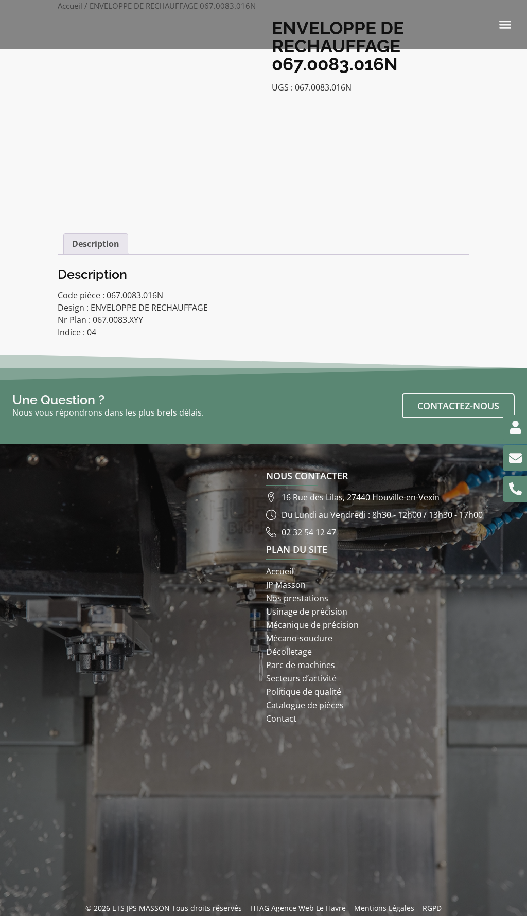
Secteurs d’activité (301, 678)
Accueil (279, 571)
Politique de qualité (303, 691)
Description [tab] (95, 243)
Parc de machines (300, 665)
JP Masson (286, 584)
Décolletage (289, 651)
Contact (281, 718)
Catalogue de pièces (305, 705)
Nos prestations (297, 598)
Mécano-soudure (299, 638)
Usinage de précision (306, 611)
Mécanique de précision (312, 625)
